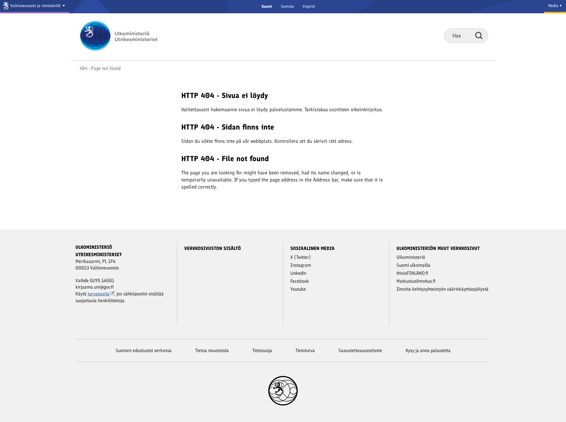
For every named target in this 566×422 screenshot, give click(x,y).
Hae (479, 35)
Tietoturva (305, 350)
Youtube (298, 289)
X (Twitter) (300, 257)
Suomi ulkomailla (413, 265)
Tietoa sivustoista (212, 350)
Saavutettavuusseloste (360, 350)
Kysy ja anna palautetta (428, 350)
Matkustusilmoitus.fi (416, 281)
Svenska (287, 6)
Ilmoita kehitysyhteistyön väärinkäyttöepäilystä (442, 289)
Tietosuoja (262, 350)
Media (554, 5)
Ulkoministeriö (410, 257)
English (309, 6)
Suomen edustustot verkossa (144, 350)
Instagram (300, 265)
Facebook (299, 281)
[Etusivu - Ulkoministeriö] (127, 35)
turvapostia (98, 294)
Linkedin (298, 273)
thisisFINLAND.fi (412, 273)
